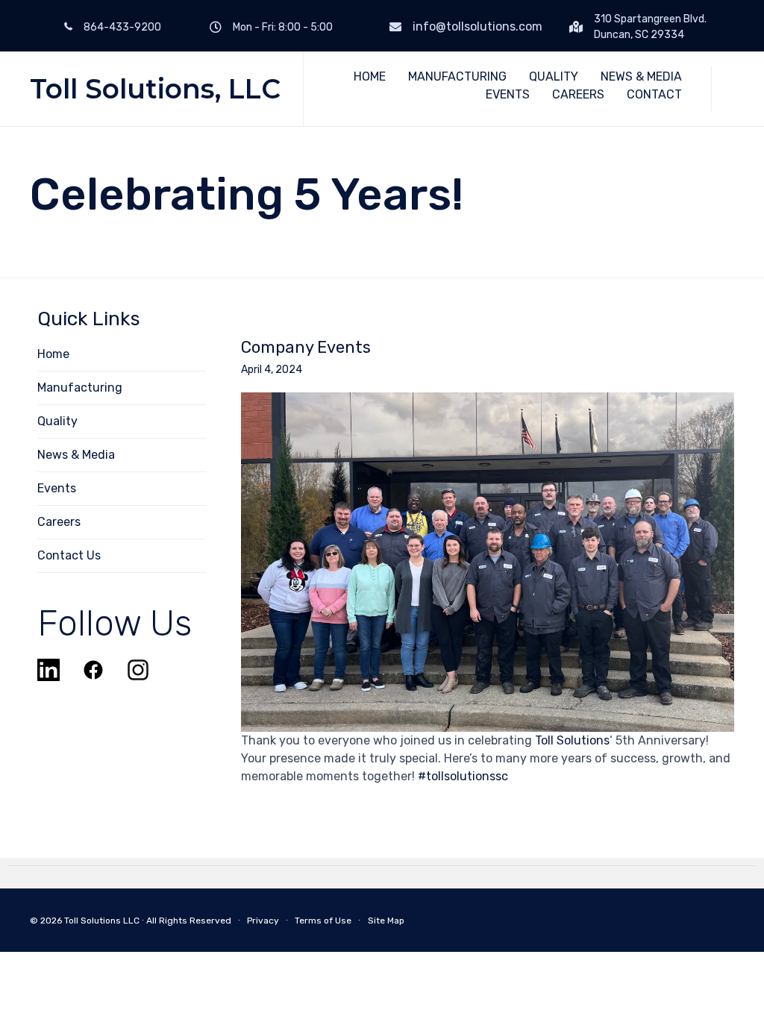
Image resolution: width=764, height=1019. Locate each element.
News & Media (76, 455)
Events (56, 488)
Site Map (386, 920)
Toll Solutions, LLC (155, 89)
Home (53, 354)
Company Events (306, 347)
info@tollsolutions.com (477, 26)
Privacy (263, 920)
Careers (59, 522)
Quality (57, 421)
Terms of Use (323, 920)
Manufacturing (79, 387)
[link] (572, 740)
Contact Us (69, 555)
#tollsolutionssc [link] (463, 776)
